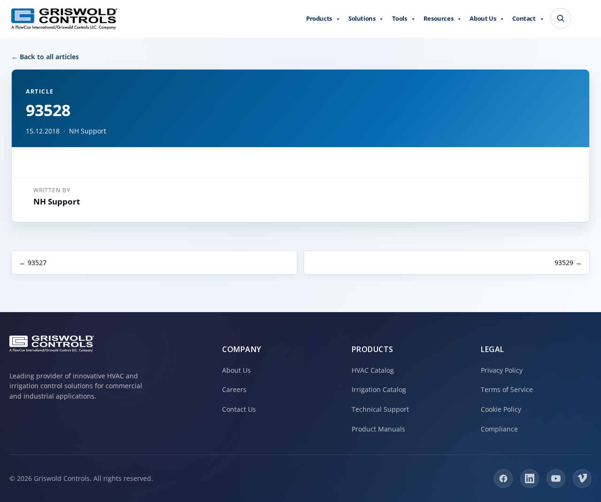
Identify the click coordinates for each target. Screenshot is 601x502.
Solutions (361, 18)
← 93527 (32, 262)
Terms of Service (507, 389)
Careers (234, 389)
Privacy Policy (502, 370)
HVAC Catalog (373, 370)
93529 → (568, 262)
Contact (523, 18)
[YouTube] (556, 478)
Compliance (499, 428)
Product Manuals (378, 428)
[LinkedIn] (529, 478)
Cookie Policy (501, 409)
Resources (438, 18)
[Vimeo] (582, 478)
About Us (483, 18)
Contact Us (239, 409)
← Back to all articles (45, 56)
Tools (399, 18)
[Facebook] (503, 478)
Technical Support (380, 409)
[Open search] (560, 18)
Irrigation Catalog (379, 389)
